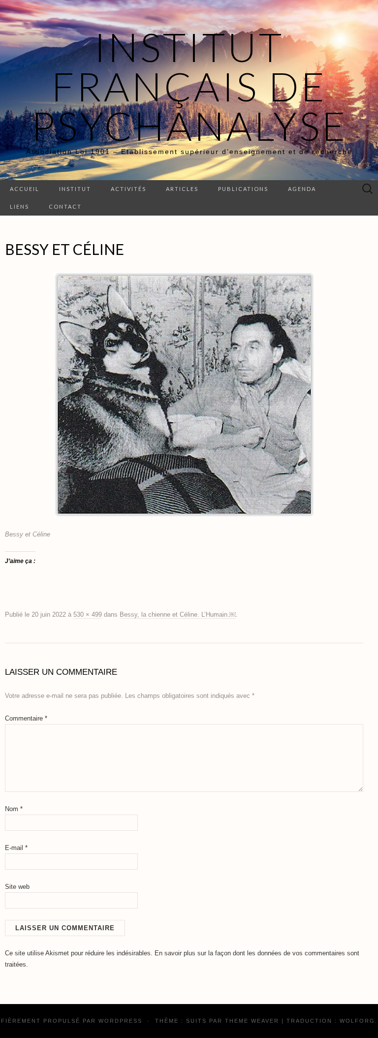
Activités (128, 189)
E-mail (16, 847)
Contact (65, 206)
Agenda (302, 189)
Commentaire (26, 718)
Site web (17, 886)
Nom (14, 809)
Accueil (24, 189)
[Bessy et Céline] (184, 394)
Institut (75, 189)
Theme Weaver (252, 1021)
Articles (182, 189)
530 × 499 (87, 614)
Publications (243, 189)
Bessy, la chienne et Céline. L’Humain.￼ (178, 614)
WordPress (120, 1021)
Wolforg (357, 1021)
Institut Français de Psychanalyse (189, 86)
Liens (19, 206)
